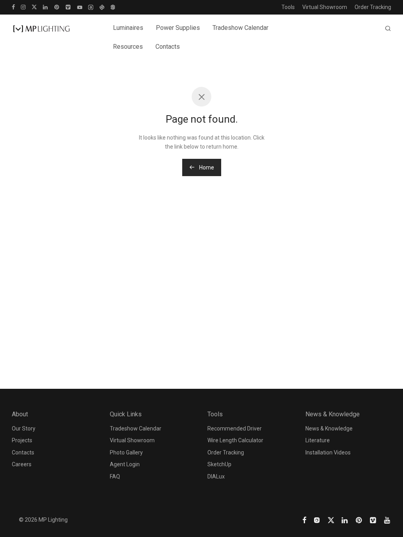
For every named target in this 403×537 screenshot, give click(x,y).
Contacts (167, 46)
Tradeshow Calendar (240, 27)
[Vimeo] (68, 7)
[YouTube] (79, 7)
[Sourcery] (101, 7)
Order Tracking (373, 7)
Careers (21, 464)
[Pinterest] (57, 7)
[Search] (388, 29)
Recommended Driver (234, 428)
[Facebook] (13, 7)
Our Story (23, 428)
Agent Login (125, 464)
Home (206, 167)
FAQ (115, 476)
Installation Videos (328, 452)
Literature (317, 440)
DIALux (216, 476)
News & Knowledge (329, 428)
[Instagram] (23, 7)
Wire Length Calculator (235, 440)
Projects (22, 440)
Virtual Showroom (324, 7)
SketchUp (219, 464)
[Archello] (90, 7)
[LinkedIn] (45, 7)
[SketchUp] (112, 7)
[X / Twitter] (34, 7)
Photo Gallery (126, 452)
